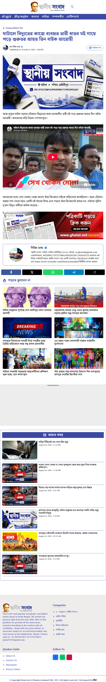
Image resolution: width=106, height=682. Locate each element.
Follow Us (96, 47)
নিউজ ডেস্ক (16, 46)
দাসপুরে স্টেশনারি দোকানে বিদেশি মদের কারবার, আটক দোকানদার (68, 533)
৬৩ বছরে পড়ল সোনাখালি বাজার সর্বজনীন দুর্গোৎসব (74, 342)
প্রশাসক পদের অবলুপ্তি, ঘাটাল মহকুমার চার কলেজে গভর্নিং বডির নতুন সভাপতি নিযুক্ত (69, 512)
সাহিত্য (45, 17)
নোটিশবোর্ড (73, 17)
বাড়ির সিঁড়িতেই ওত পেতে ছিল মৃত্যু (53, 442)
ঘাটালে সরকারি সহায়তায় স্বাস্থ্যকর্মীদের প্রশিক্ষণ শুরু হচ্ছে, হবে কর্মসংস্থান (25, 373)
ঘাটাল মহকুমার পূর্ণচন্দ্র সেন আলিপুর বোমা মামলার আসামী (27, 311)
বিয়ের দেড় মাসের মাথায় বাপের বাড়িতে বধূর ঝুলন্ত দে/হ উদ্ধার (65, 487)
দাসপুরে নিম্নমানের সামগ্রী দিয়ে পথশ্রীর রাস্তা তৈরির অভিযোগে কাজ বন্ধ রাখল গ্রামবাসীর (24, 342)
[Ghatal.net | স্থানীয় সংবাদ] (48, 7)
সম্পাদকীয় (57, 17)
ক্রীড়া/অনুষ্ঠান (21, 17)
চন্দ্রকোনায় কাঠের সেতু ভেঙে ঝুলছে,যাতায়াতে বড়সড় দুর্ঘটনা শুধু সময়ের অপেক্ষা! (76, 311)
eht (94, 680)
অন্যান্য (35, 17)
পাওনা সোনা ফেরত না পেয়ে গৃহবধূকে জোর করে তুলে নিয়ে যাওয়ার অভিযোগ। (67, 466)
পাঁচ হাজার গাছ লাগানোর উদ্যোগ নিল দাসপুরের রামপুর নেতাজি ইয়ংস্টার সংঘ (77, 373)
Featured (10, 28)
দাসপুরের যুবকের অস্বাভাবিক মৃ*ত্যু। (54, 556)
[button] (72, 7)
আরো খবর (18, 28)
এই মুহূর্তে (6, 17)
